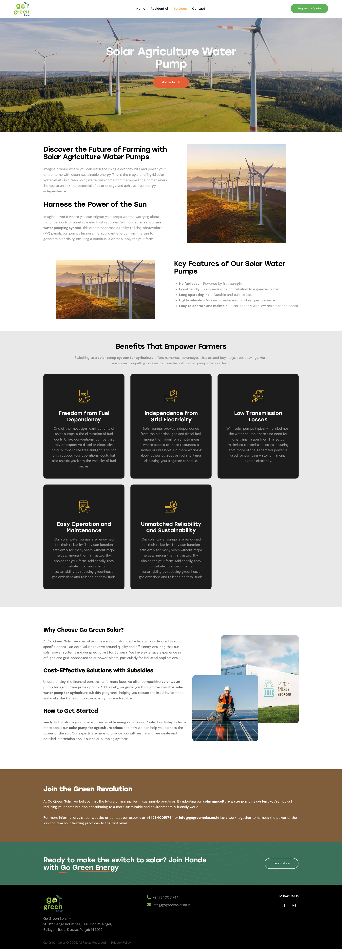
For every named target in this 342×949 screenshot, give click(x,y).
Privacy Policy (121, 942)
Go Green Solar (54, 942)
